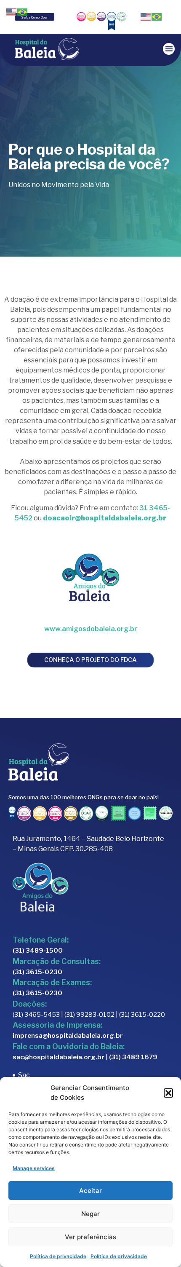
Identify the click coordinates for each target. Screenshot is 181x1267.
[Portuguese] (157, 16)
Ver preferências (90, 1237)
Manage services (34, 1168)
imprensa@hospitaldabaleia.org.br (68, 1035)
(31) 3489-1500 (38, 950)
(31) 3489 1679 (133, 1057)
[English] (146, 16)
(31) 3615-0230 (37, 972)
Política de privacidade (58, 1256)
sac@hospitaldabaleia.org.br (58, 1057)
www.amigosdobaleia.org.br (90, 629)
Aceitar (90, 1191)
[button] (168, 1093)
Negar (90, 1214)
